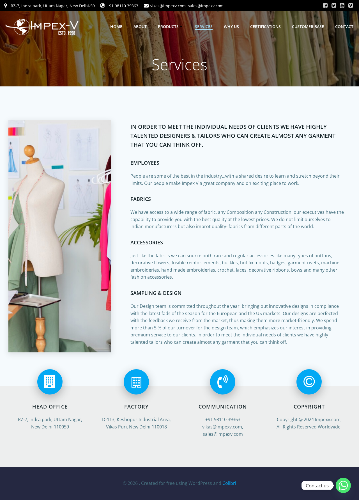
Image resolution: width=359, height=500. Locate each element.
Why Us (231, 26)
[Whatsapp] (343, 485)
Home (116, 26)
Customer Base (308, 26)
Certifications (265, 26)
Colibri (229, 483)
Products (168, 26)
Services (204, 26)
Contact (344, 26)
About (140, 26)
